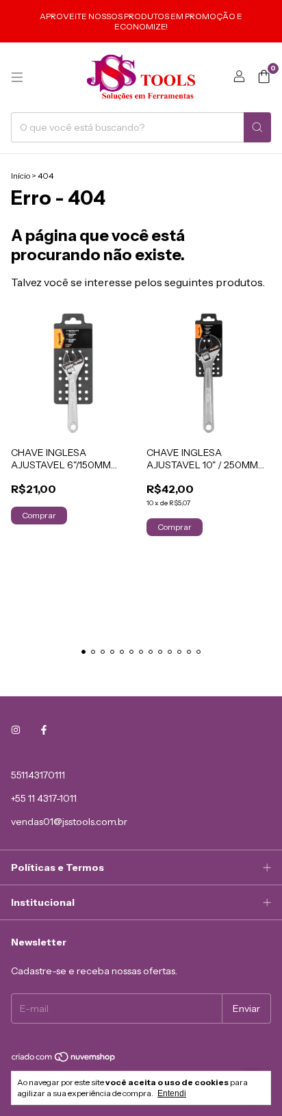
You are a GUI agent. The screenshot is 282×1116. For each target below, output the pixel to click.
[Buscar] (257, 127)
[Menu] (17, 77)
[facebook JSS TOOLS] (44, 730)
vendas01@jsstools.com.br (69, 821)
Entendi (171, 1093)
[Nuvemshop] (64, 1059)
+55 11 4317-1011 (44, 798)
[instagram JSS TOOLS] (16, 730)
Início (20, 175)
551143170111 (38, 775)
